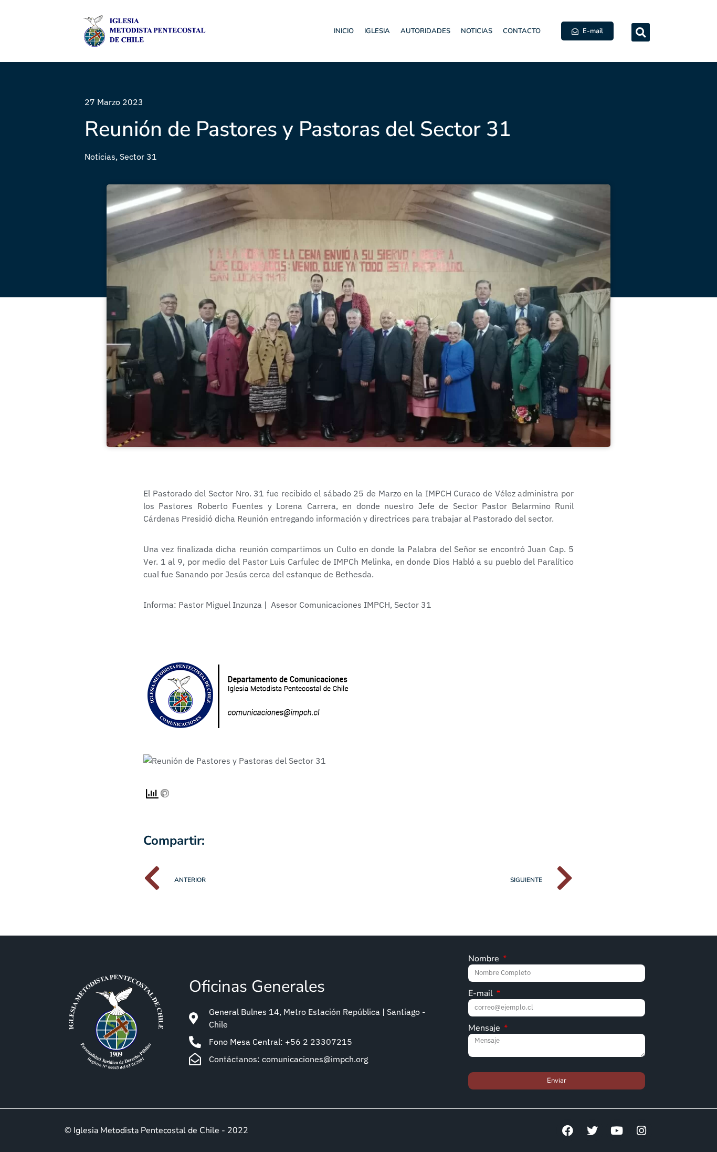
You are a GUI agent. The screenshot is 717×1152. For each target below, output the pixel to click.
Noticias (476, 31)
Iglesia (377, 31)
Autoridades (425, 31)
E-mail (481, 994)
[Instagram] (641, 1130)
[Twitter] (592, 1130)
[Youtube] (617, 1130)
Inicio (344, 31)
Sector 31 (138, 156)
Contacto (522, 31)
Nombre (484, 959)
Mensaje (485, 1029)
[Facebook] (567, 1130)
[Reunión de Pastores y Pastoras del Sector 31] (234, 760)
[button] (640, 32)
